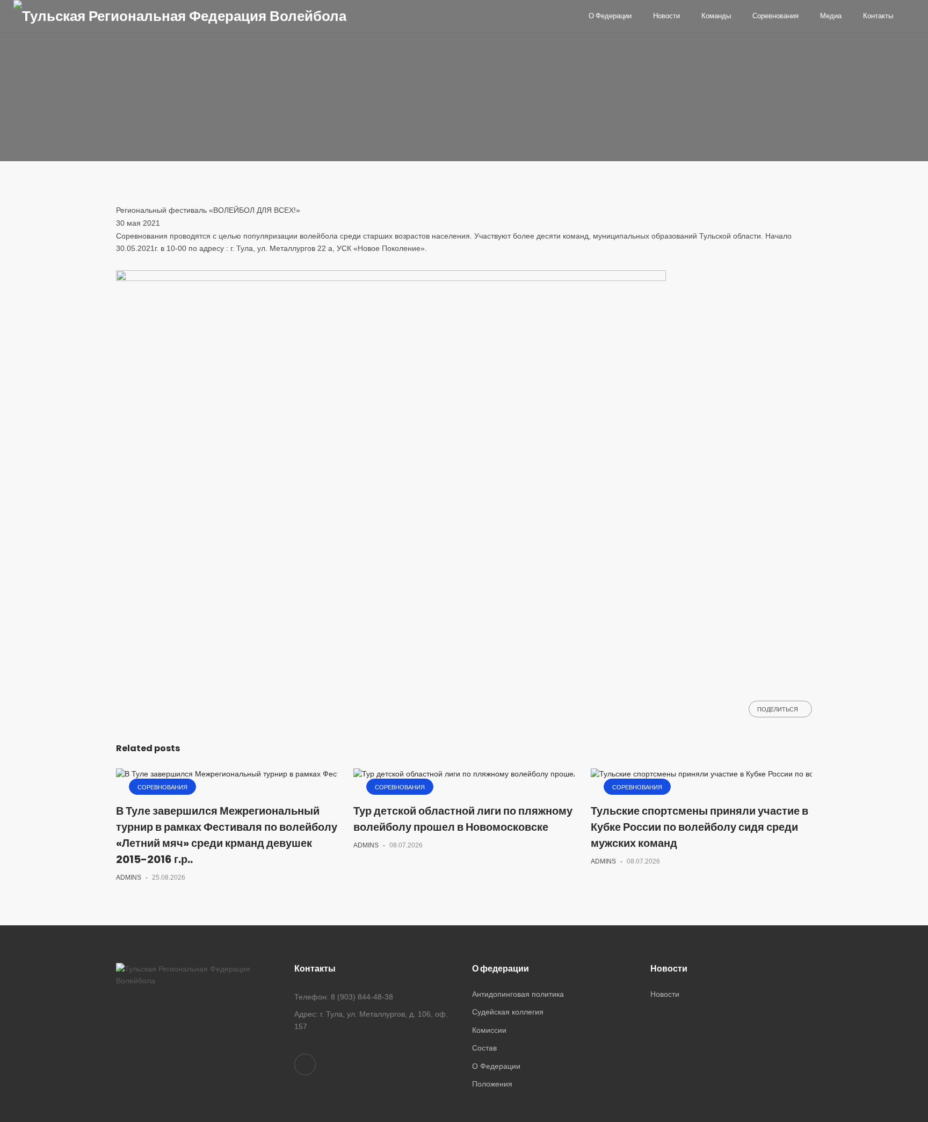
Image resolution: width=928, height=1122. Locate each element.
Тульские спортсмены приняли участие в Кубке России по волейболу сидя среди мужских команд (699, 827)
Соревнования (150, 90)
